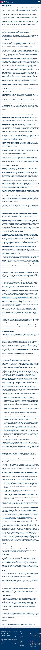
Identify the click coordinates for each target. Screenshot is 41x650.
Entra (2, 643)
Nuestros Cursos (3, 633)
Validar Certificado (10, 639)
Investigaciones (9, 636)
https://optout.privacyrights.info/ (21, 297)
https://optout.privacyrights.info (10, 430)
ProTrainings (37, 636)
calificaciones (36, 644)
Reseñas (15, 636)
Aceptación (15, 639)
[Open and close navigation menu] (39, 2)
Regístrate (3, 642)
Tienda (8, 638)
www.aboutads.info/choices (7, 297)
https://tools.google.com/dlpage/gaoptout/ (19, 302)
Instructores (3, 638)
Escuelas (2, 636)
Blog (8, 633)
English (35, 646)
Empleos (15, 640)
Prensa (15, 637)
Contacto (8, 635)
